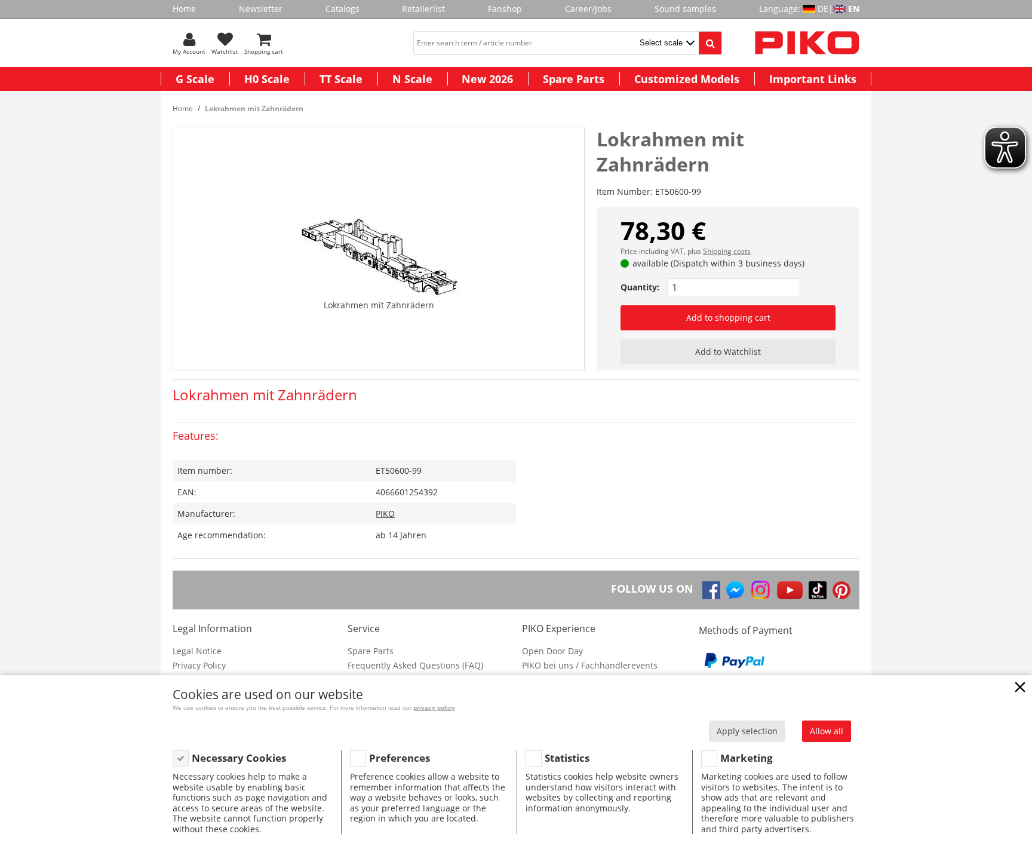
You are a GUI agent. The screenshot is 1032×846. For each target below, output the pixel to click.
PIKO (385, 513)
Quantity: (640, 287)
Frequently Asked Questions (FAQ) (415, 665)
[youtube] (790, 590)
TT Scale (341, 79)
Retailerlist (423, 8)
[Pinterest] (841, 590)
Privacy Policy (199, 665)
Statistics (567, 758)
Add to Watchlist (728, 351)
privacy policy (434, 707)
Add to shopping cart (728, 317)
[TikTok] (818, 590)
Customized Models (686, 79)
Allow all (826, 731)
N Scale (412, 79)
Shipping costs (727, 251)
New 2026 (487, 79)
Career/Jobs (588, 8)
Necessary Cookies (239, 758)
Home (184, 8)
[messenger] (735, 590)
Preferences (399, 758)
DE (823, 8)
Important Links (812, 79)
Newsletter (260, 8)
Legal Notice (197, 651)
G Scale (195, 79)
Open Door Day (552, 651)
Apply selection (747, 731)
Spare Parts (573, 79)
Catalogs (342, 8)
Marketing (746, 758)
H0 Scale (267, 79)
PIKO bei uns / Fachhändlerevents (590, 665)
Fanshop (505, 8)
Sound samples (685, 8)
